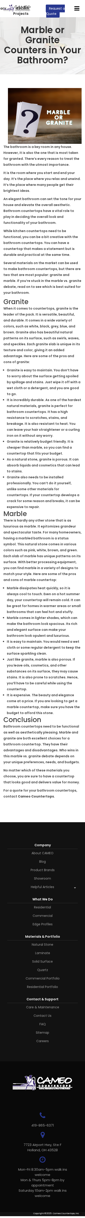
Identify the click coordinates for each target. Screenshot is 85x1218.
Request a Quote (55, 11)
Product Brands (43, 870)
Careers (42, 1041)
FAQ (42, 1024)
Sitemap (42, 1032)
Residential (42, 907)
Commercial (43, 915)
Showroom (42, 878)
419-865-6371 (42, 1125)
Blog (42, 861)
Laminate (42, 953)
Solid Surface (42, 961)
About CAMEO (42, 853)
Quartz (42, 970)
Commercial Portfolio (43, 978)
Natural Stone (42, 944)
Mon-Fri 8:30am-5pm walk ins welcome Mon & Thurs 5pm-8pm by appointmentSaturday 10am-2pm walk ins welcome (42, 1182)
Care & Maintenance (42, 1007)
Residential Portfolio (42, 987)
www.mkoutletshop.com (16, 1216)
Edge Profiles (43, 924)
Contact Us (42, 1015)
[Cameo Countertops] (17, 8)
